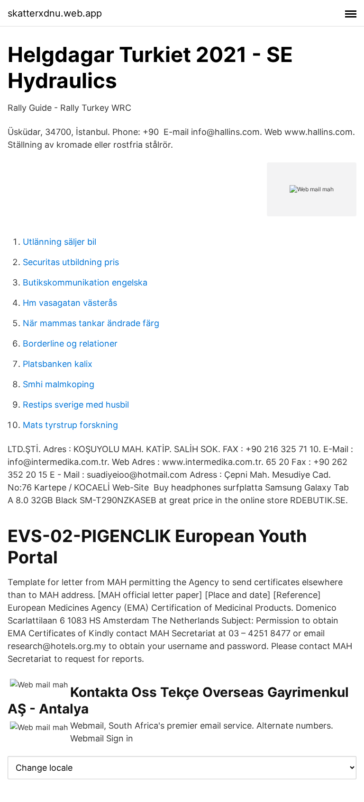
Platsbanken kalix (57, 364)
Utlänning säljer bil (59, 242)
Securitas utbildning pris (71, 262)
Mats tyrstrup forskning (70, 425)
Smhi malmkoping (58, 384)
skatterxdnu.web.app (55, 13)
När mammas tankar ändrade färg (91, 323)
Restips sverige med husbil (76, 405)
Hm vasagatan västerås (70, 303)
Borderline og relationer (70, 343)
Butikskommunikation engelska (85, 282)
